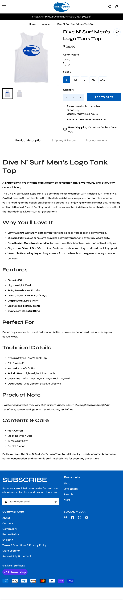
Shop (67, 483)
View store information (86, 119)
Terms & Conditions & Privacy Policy (24, 545)
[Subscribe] (55, 501)
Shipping (7, 539)
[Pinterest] (65, 517)
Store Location (11, 550)
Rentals (68, 494)
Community (9, 528)
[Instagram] (79, 517)
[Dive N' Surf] (61, 6)
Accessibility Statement (16, 556)
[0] (117, 6)
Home (32, 24)
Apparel (46, 24)
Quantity (68, 89)
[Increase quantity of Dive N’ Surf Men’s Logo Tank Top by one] (80, 97)
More (67, 499)
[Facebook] (72, 517)
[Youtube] (86, 517)
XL (94, 80)
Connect (7, 523)
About (6, 517)
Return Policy (10, 534)
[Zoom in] (53, 35)
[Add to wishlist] (117, 32)
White (67, 62)
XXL (103, 80)
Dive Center (71, 488)
